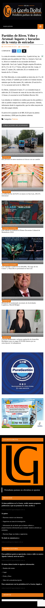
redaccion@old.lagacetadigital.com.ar (13, 509)
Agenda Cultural (10, 228)
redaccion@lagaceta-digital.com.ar (12, 542)
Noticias (15, 119)
